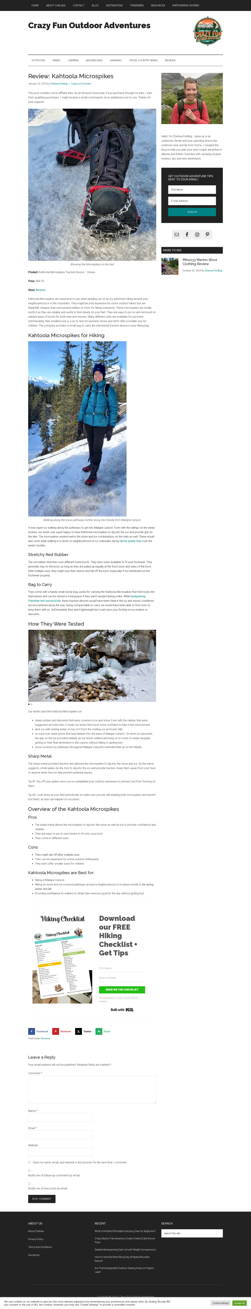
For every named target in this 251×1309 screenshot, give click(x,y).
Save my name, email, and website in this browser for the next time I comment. (80, 1162)
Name (32, 1111)
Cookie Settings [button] (221, 1303)
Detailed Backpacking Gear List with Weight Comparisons (125, 1249)
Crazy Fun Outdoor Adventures (89, 25)
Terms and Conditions (40, 1247)
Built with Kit (122, 1010)
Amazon (41, 290)
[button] (153, 664)
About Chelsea (36, 1231)
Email (32, 1128)
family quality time (131, 541)
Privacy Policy (36, 1239)
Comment (35, 1073)
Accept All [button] (239, 1303)
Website (33, 1145)
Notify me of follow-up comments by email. (54, 1175)
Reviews (45, 1038)
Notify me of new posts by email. (48, 1188)
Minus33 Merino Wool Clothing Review (200, 262)
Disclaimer (34, 1255)
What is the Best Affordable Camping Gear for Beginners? (125, 1231)
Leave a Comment (81, 83)
